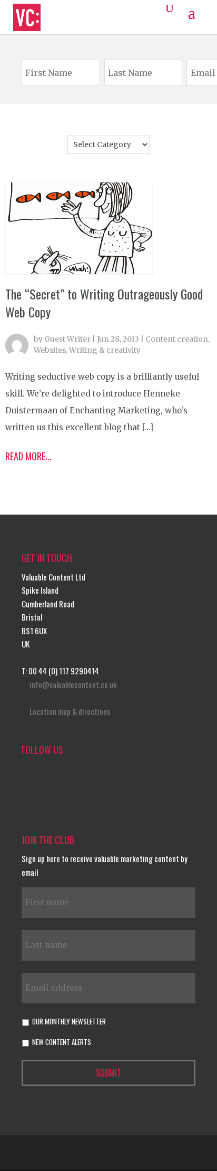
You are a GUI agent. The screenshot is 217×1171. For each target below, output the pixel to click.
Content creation (176, 339)
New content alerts (61, 1042)
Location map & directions (69, 711)
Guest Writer (67, 339)
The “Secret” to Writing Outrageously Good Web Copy (104, 302)
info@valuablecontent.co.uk (73, 684)
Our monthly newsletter (69, 1022)
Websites (50, 350)
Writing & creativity (105, 350)
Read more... (28, 456)
